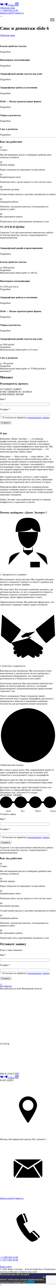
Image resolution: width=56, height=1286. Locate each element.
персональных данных (39, 417)
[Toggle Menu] (52, 19)
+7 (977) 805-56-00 (9, 1260)
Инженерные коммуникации (16, 1055)
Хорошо (30, 1282)
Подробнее (6, 1070)
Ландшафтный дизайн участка (17, 1066)
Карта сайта (6, 1266)
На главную (6, 986)
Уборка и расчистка (44, 1062)
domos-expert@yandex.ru (12, 13)
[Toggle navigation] (1, 16)
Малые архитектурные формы (16, 1062)
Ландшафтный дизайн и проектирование (23, 1047)
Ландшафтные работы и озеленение (20, 1058)
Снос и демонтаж (43, 1066)
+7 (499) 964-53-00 (9, 10)
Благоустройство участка (14, 1051)
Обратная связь (7, 8)
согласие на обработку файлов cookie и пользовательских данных (26, 1275)
